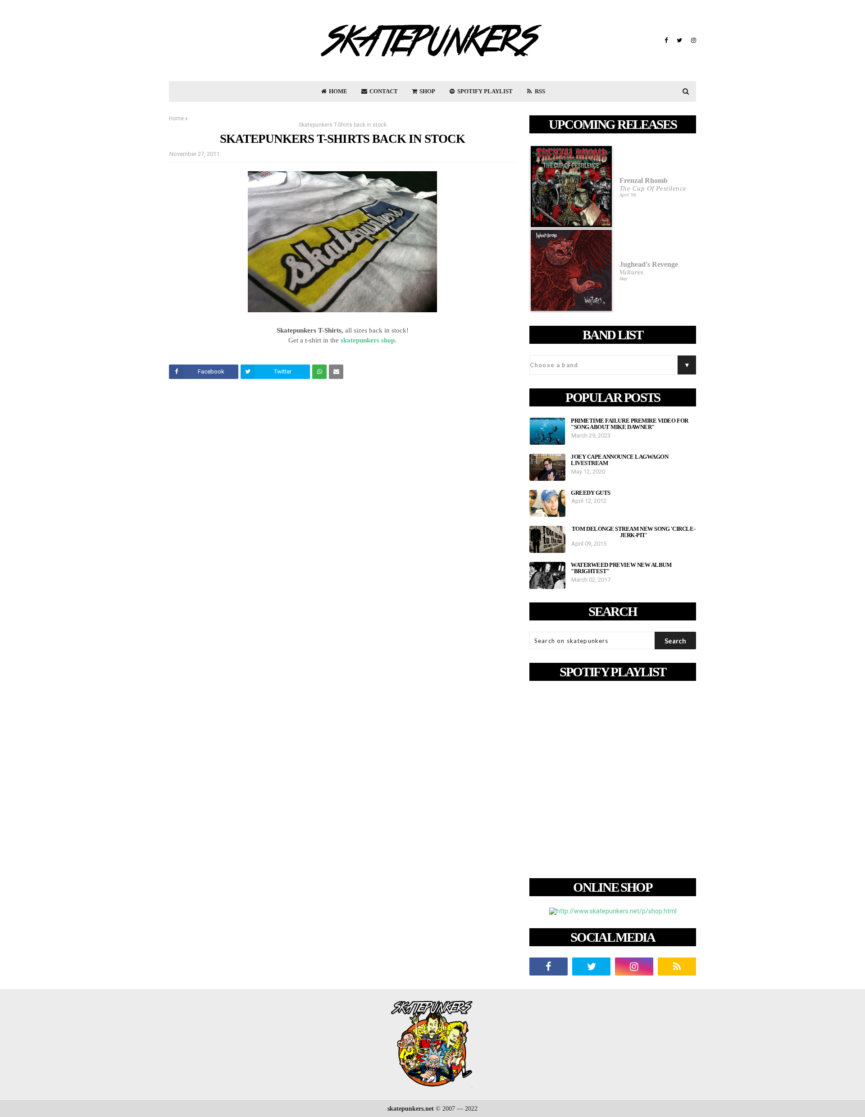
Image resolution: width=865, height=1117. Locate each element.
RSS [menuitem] (539, 91)
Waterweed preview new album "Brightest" (621, 568)
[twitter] (679, 40)
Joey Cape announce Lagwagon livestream (619, 460)
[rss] (677, 966)
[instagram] (692, 40)
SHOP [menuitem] (426, 91)
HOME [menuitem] (337, 91)
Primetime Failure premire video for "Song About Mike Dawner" (629, 424)
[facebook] (666, 40)
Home (176, 118)
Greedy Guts (590, 493)
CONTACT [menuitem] (383, 91)
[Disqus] (342, 512)
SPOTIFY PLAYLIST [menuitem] (484, 91)
